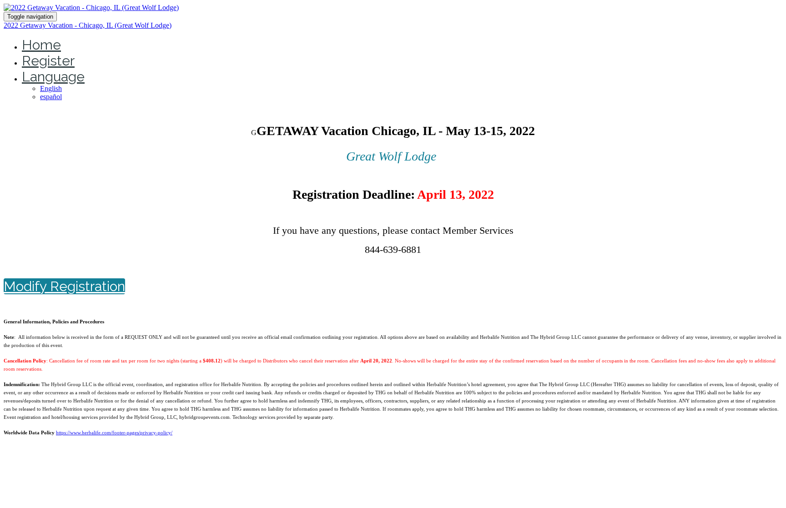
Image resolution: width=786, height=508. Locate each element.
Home (41, 45)
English (51, 88)
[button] (64, 286)
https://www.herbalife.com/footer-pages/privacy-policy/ (114, 432)
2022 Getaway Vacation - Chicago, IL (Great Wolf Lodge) (87, 25)
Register (48, 61)
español (51, 97)
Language (53, 77)
